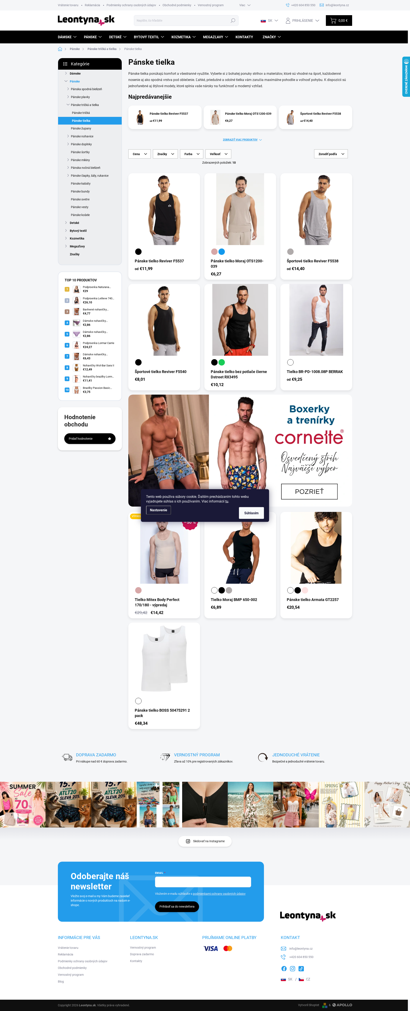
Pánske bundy (80, 191)
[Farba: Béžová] (214, 251)
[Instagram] (292, 968)
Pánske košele (80, 215)
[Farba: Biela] (290, 362)
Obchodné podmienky (177, 5)
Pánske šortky (80, 152)
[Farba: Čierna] (138, 251)
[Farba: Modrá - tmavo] (221, 251)
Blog (61, 981)
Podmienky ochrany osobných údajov (131, 5)
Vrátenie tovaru (68, 5)
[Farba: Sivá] (290, 251)
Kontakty (136, 961)
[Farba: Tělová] (305, 590)
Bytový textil (78, 230)
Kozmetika (77, 238)
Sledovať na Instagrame (209, 841)
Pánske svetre (80, 199)
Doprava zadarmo (142, 954)
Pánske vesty (79, 207)
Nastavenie (158, 510)
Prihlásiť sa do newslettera (177, 906)
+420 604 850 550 (301, 957)
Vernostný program (211, 5)
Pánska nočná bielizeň (85, 167)
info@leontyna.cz (301, 948)
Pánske (75, 81)
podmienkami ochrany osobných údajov (219, 893)
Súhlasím (251, 513)
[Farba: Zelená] (221, 362)
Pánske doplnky (81, 144)
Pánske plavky (80, 97)
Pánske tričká (81, 113)
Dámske (75, 73)
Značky (74, 254)
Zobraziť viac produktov (240, 139)
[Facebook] (284, 968)
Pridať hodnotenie (80, 438)
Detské (74, 223)
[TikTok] (301, 968)
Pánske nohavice (82, 136)
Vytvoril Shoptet (308, 1005)
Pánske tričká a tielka (85, 105)
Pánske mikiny (80, 160)
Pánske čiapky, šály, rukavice (89, 175)
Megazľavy (77, 246)
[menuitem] (68, 37)
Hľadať (233, 20)
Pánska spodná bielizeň (86, 89)
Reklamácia (92, 5)
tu (226, 501)
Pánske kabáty (81, 183)
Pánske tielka (81, 120)
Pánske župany (81, 128)
